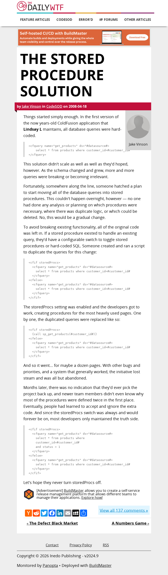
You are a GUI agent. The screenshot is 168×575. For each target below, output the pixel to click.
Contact (52, 545)
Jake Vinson (31, 106)
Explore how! (92, 497)
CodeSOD (64, 19)
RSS (106, 545)
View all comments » (124, 510)
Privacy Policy (81, 545)
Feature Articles (35, 19)
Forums (111, 19)
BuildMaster (74, 490)
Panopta (50, 565)
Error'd (86, 19)
